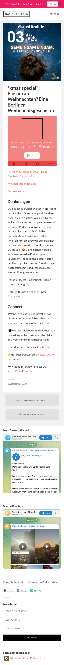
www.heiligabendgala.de (22, 183)
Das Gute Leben (16, 13)
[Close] (61, 4)
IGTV (15, 371)
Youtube (28, 371)
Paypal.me (14, 296)
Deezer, (40, 354)
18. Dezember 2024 (17, 383)
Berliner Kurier (16, 191)
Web (19, 359)
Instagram (44, 347)
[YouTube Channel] (27, 658)
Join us (52, 4)
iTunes (47, 323)
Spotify (49, 354)
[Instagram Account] (6, 660)
